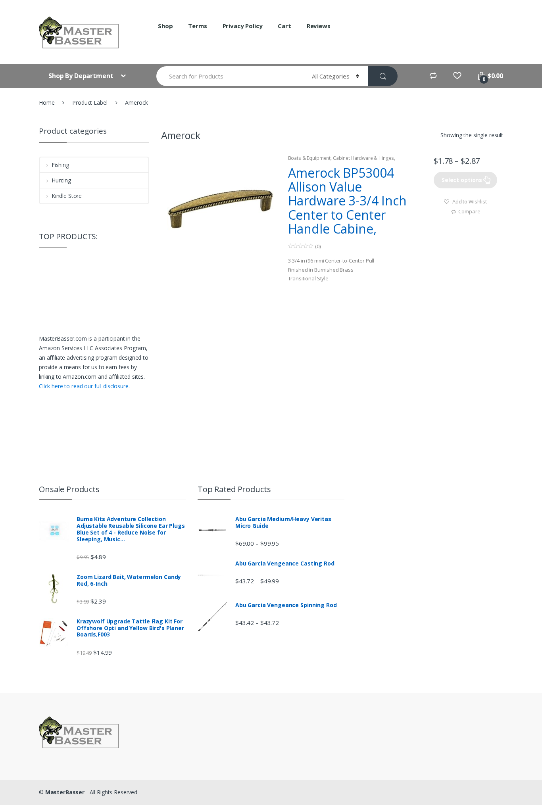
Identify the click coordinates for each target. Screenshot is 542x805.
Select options (462, 180)
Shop (165, 26)
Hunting (61, 180)
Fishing (60, 165)
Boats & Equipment (309, 158)
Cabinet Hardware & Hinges (363, 158)
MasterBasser (65, 792)
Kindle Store (67, 195)
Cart (284, 26)
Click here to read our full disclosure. (84, 386)
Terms (197, 26)
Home (46, 102)
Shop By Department (81, 75)
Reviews (319, 26)
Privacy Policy (243, 26)
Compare (469, 211)
